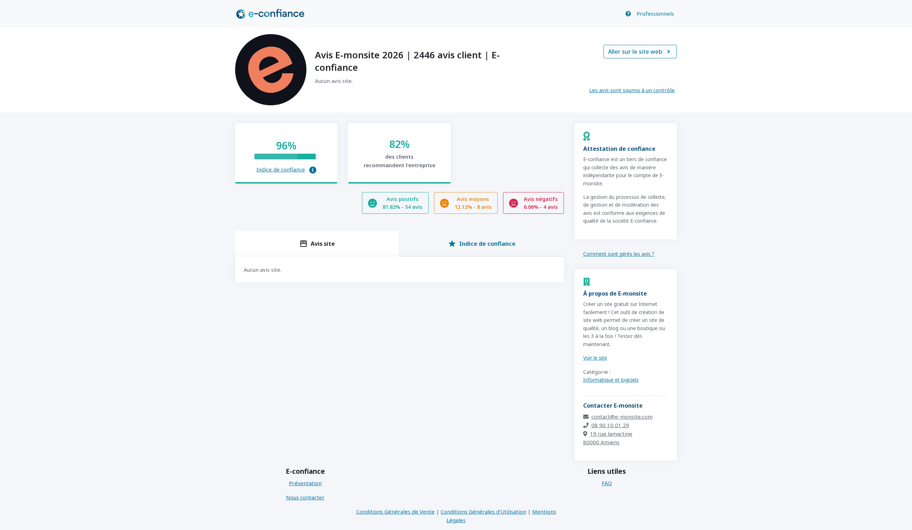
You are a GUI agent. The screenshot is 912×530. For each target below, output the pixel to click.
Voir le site (595, 357)
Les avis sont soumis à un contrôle (632, 90)
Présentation (305, 483)
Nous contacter (305, 497)
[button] (312, 170)
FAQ (607, 483)
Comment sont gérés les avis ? (618, 253)
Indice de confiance (280, 169)
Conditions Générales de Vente (395, 511)
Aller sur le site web (639, 51)
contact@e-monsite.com (622, 416)
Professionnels (655, 13)
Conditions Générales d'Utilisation (483, 511)
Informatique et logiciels (611, 379)
